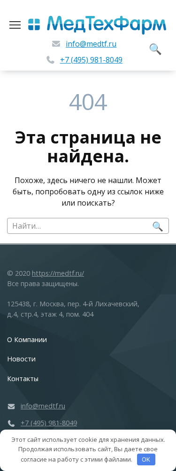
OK (146, 459)
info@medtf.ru (91, 44)
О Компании (27, 339)
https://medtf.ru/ (58, 273)
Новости (21, 358)
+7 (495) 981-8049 (91, 60)
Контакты (22, 378)
